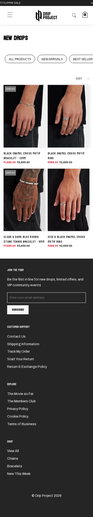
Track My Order (18, 351)
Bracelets (14, 466)
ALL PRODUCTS (20, 59)
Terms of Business (21, 424)
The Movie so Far (20, 394)
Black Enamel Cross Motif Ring (66, 156)
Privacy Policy (17, 409)
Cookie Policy (17, 416)
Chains (12, 458)
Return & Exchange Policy (27, 367)
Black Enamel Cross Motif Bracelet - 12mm (22, 156)
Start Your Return (20, 359)
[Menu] (10, 15)
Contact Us (16, 336)
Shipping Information (23, 344)
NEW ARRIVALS (52, 59)
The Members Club (21, 401)
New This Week (19, 474)
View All (13, 451)
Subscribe (18, 309)
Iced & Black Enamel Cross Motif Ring (66, 239)
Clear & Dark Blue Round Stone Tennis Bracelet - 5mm (24, 239)
